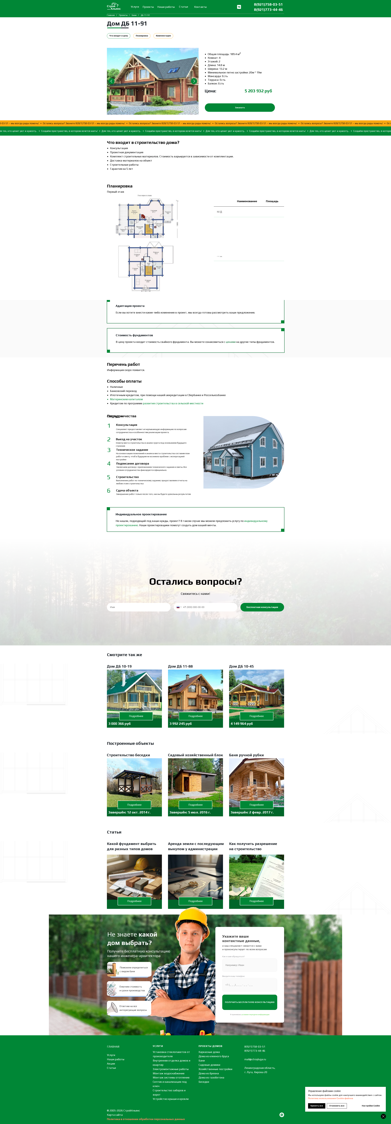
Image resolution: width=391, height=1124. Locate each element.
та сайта (117, 1114)
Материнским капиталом (126, 399)
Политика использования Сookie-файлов (330, 1098)
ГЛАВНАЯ (113, 1046)
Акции (111, 1063)
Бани (134, 15)
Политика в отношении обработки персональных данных (146, 1119)
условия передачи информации (255, 1014)
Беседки (204, 1081)
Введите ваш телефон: (233, 976)
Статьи (111, 1067)
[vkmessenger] (282, 1115)
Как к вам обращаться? (233, 956)
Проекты (123, 15)
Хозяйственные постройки (215, 1069)
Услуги (111, 1055)
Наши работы (115, 1059)
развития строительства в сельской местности (173, 403)
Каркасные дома (209, 1052)
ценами (231, 341)
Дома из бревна (209, 1073)
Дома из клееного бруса (214, 1056)
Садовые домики (209, 1064)
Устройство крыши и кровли (171, 1098)
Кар (109, 1114)
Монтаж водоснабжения (168, 1073)
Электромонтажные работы (171, 1069)
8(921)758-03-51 (268, 4)
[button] (240, 107)
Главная (111, 15)
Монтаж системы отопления (171, 1077)
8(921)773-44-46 (268, 9)
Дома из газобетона (211, 1077)
